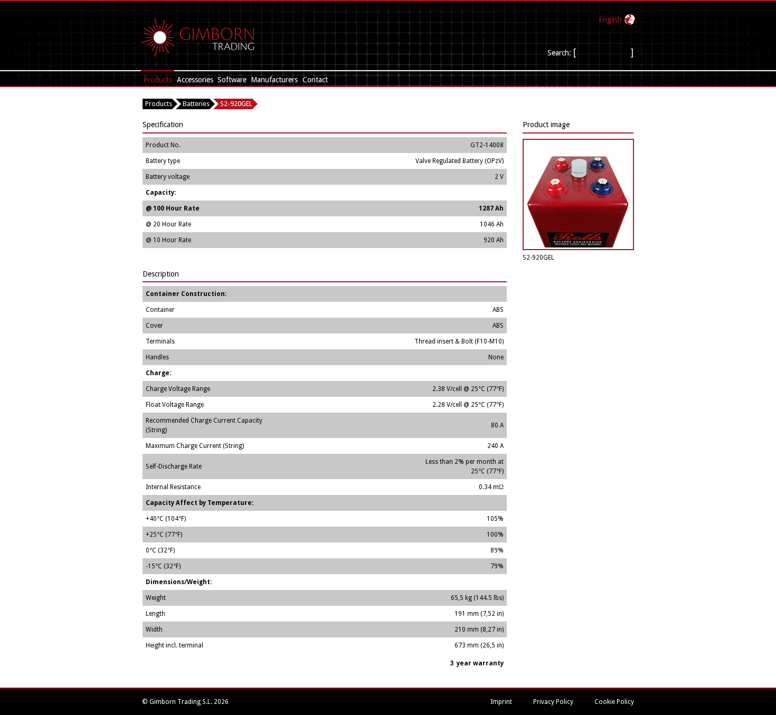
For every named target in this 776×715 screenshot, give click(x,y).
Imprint (501, 702)
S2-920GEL (236, 104)
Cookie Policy (614, 702)
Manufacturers (274, 79)
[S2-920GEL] (578, 248)
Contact (315, 79)
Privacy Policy (553, 702)
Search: (559, 53)
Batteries (196, 104)
